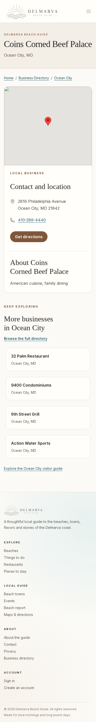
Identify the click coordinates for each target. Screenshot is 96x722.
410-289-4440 (32, 220)
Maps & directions (18, 614)
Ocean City (63, 78)
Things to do (14, 557)
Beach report (14, 608)
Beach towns (14, 594)
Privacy (10, 651)
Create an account (19, 688)
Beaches (11, 551)
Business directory (19, 658)
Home (9, 78)
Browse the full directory (25, 338)
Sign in (9, 681)
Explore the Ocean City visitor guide (33, 468)
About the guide (17, 637)
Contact (10, 644)
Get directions (31, 238)
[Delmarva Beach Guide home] (32, 11)
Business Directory (34, 78)
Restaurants (13, 564)
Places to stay (15, 571)
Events (9, 601)
